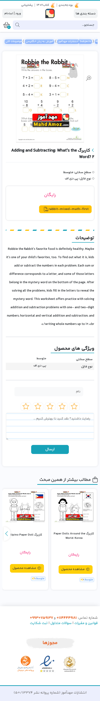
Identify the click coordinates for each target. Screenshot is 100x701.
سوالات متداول (61, 623)
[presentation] (7, 534)
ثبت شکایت (39, 623)
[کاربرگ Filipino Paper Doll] (25, 507)
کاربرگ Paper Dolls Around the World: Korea (74, 536)
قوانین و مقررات (86, 623)
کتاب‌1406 (43, 5)
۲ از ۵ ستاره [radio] (62, 407)
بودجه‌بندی (66, 5)
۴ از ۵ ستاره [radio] (38, 407)
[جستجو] (17, 25)
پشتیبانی (27, 5)
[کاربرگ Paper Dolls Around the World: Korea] (74, 507)
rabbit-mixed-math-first (69, 209)
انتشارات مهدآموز (68, 41)
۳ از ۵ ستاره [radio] (50, 407)
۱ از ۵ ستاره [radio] (74, 407)
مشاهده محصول (73, 569)
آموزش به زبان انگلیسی (39, 41)
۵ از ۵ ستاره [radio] (26, 407)
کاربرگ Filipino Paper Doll (25, 535)
